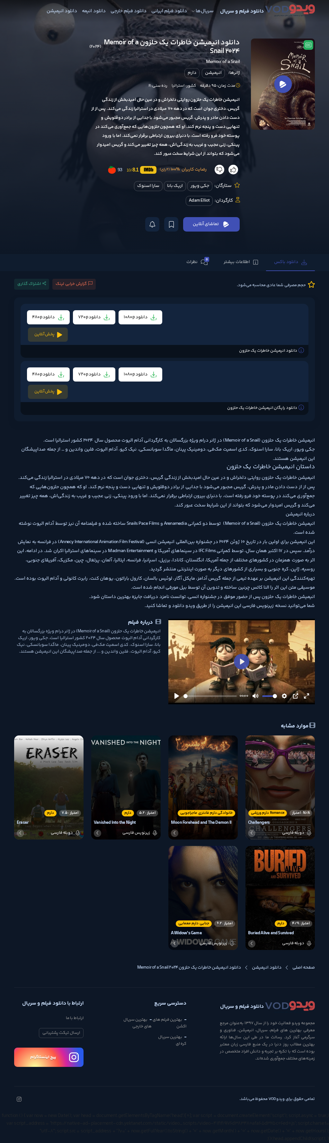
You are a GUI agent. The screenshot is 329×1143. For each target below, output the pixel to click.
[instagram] (19, 1100)
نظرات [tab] (197, 262)
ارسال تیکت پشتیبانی (61, 1033)
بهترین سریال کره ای (172, 1040)
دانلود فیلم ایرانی (169, 11)
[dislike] (219, 169)
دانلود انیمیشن (62, 11)
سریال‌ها (205, 11)
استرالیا (178, 86)
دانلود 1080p (136, 317)
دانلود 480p (44, 317)
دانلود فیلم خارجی (129, 11)
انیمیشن (213, 72)
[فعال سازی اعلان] (152, 224)
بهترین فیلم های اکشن (169, 1023)
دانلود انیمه (93, 11)
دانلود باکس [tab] (286, 262)
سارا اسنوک (148, 185)
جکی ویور (200, 185)
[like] (233, 169)
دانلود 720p (90, 317)
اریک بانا (175, 185)
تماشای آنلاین (206, 224)
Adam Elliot (199, 200)
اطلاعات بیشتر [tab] (237, 262)
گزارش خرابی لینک (71, 284)
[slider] (210, 696)
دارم (192, 72)
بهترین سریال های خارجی (137, 1023)
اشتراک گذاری (29, 284)
